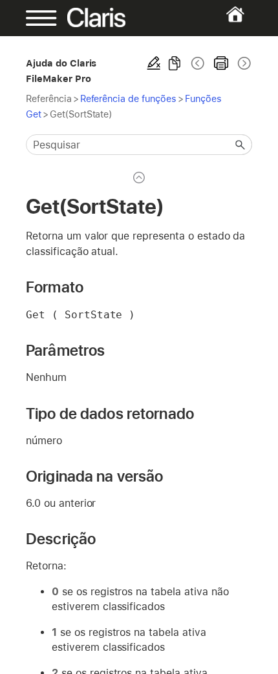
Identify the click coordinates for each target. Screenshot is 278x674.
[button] (240, 144)
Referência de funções (128, 98)
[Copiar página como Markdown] (174, 63)
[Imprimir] (221, 63)
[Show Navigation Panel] (36, 18)
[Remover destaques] (154, 63)
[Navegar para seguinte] (243, 63)
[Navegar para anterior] (197, 63)
